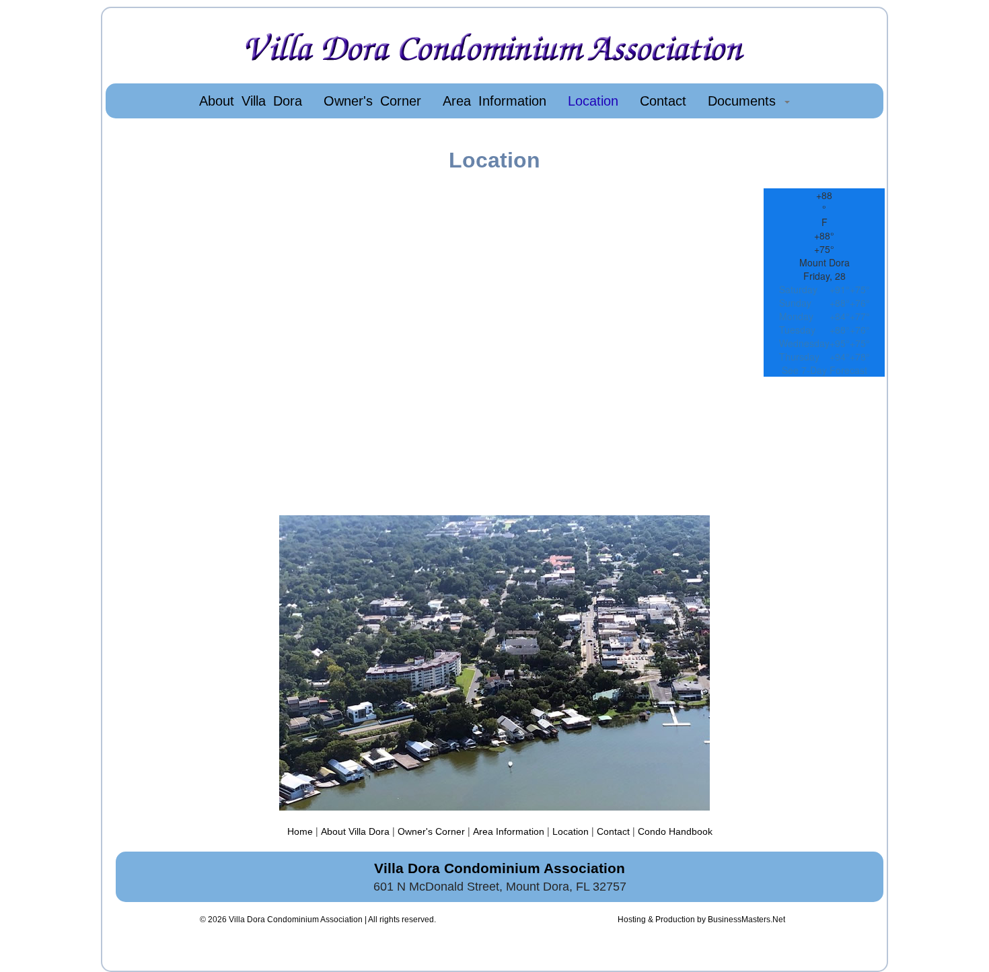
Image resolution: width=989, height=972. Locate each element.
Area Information (508, 831)
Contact (613, 831)
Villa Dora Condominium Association (296, 919)
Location (570, 831)
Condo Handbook (675, 831)
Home (300, 831)
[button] (749, 101)
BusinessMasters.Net (746, 919)
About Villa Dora (355, 831)
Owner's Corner (431, 831)
